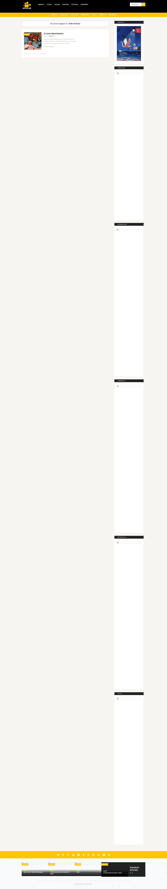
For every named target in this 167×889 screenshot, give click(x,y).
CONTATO (54, 15)
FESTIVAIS (74, 5)
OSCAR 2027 (64, 15)
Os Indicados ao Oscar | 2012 (112, 873)
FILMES (49, 5)
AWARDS (41, 5)
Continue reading (48, 46)
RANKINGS (84, 5)
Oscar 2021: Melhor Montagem (33, 872)
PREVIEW (65, 5)
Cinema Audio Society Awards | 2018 (60, 873)
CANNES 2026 (85, 15)
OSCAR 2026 (74, 15)
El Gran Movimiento (53, 33)
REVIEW (57, 5)
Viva (78, 872)
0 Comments (43, 53)
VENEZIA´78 (102, 15)
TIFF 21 (94, 15)
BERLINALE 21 (113, 15)
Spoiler (51, 36)
